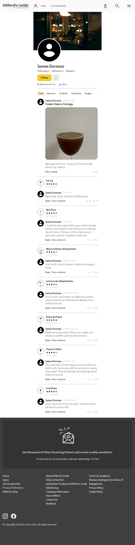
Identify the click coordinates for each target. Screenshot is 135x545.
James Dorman (53, 100)
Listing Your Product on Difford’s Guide (66, 484)
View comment (58, 201)
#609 (64, 84)
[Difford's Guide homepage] (16, 6)
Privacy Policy (96, 488)
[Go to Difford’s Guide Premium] (105, 6)
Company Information (57, 491)
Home (6, 476)
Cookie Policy (96, 491)
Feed (41, 93)
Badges (88, 93)
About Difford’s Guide (57, 476)
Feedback (51, 503)
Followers (58, 71)
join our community (79, 459)
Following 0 (43, 71)
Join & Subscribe (11, 484)
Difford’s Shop (10, 491)
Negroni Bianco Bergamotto (61, 249)
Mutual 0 (70, 71)
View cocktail (51, 172)
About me (51, 93)
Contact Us (51, 499)
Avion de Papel (54, 317)
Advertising (52, 488)
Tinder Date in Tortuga (59, 104)
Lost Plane (51, 388)
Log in (6, 480)
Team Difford (53, 495)
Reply (47, 201)
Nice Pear (51, 210)
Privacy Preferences (13, 488)
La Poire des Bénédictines (59, 281)
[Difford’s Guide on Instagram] (7, 517)
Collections (76, 93)
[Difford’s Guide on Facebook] (15, 517)
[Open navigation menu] (129, 6)
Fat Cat (49, 180)
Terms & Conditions (99, 476)
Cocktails (63, 93)
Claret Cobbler (54, 349)
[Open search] (117, 6)
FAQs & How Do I (55, 480)
